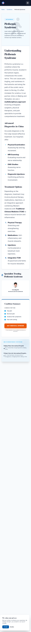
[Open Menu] (28, 3)
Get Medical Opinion (15, 326)
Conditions (9, 9)
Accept (5, 626)
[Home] (3, 3)
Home (2, 9)
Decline (12, 626)
